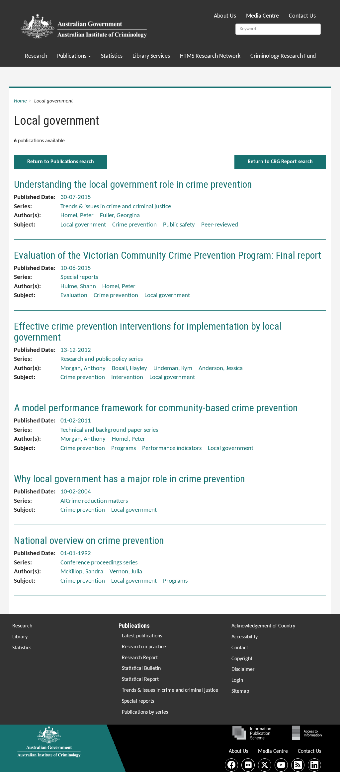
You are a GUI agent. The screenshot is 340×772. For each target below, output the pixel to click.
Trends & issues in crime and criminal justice (170, 690)
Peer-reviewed (219, 225)
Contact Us (302, 16)
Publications (72, 56)
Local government (83, 225)
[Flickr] (248, 765)
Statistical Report (140, 679)
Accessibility (244, 637)
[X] (264, 765)
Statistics (112, 56)
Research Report (140, 658)
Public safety (179, 225)
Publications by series (145, 712)
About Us (225, 16)
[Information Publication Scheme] (251, 733)
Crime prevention (134, 225)
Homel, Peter (77, 216)
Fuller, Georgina (120, 216)
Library (20, 637)
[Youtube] (281, 765)
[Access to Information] (308, 733)
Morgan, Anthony (83, 368)
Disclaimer (243, 669)
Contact (239, 648)
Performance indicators (172, 448)
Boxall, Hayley (129, 368)
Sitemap (240, 691)
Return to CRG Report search (280, 161)
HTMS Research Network (210, 56)
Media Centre (262, 16)
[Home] (84, 24)
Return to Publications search (60, 161)
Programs (123, 448)
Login (237, 680)
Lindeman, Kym (172, 368)
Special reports (138, 701)
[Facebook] (231, 765)
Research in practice (144, 647)
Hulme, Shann (78, 287)
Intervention (127, 377)
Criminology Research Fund (283, 56)
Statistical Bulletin (141, 668)
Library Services (151, 56)
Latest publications (142, 636)
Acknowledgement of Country (263, 626)
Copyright (241, 659)
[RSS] (298, 765)
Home (20, 101)
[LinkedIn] (314, 765)
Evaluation (73, 295)
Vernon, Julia (126, 572)
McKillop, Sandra (81, 572)
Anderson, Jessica (221, 368)
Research (36, 56)
